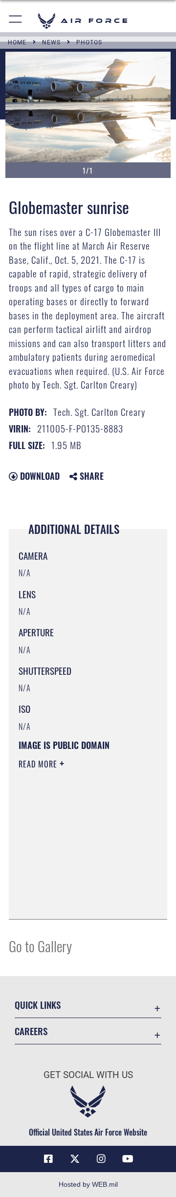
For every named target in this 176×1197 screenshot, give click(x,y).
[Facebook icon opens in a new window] (48, 1159)
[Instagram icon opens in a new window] (101, 1159)
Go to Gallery (40, 945)
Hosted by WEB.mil (88, 1184)
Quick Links (38, 1005)
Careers (31, 1031)
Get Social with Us (88, 1074)
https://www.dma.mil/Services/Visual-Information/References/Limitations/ (78, 901)
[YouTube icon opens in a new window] (127, 1159)
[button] (16, 20)
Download (39, 476)
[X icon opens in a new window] (74, 1159)
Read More (39, 764)
